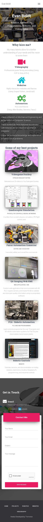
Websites (35, 506)
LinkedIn (24, 409)
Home (6, 506)
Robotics (25, 506)
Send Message (21, 484)
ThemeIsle (29, 517)
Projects (15, 506)
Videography (21, 511)
